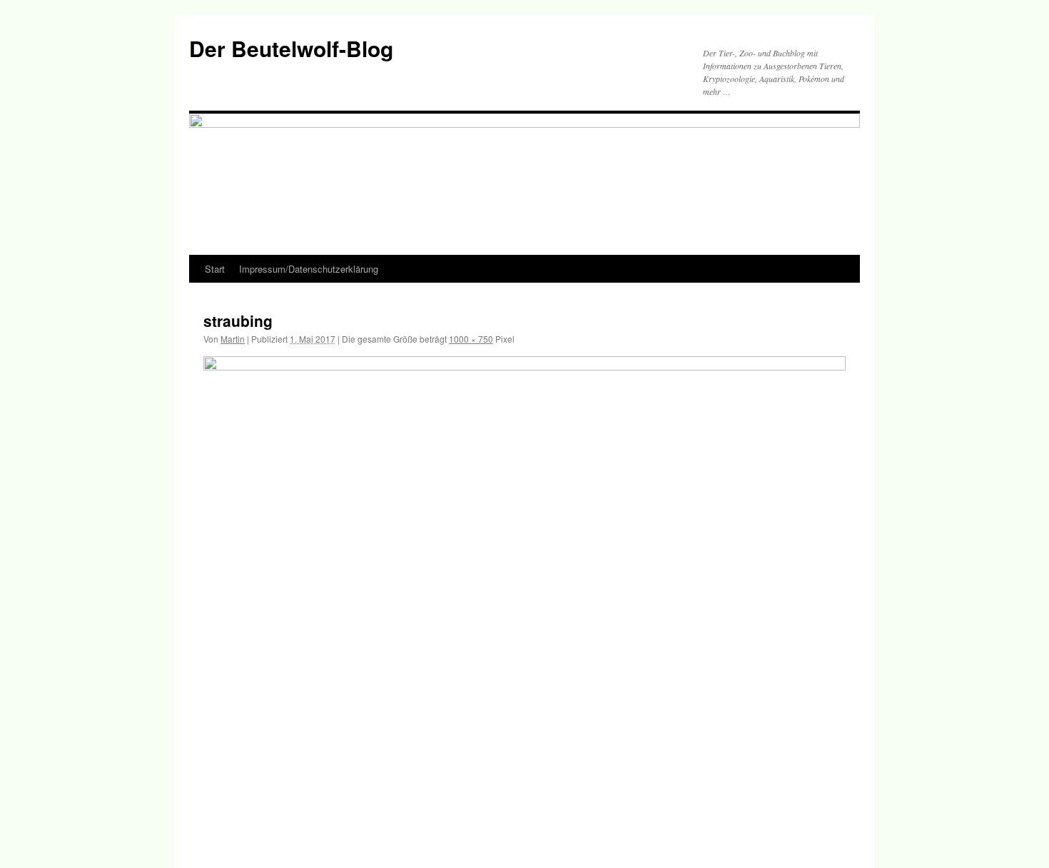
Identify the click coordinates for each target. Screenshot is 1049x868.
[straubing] (524, 597)
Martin (233, 339)
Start (215, 269)
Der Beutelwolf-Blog (291, 48)
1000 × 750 (471, 339)
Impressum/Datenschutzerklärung (308, 269)
